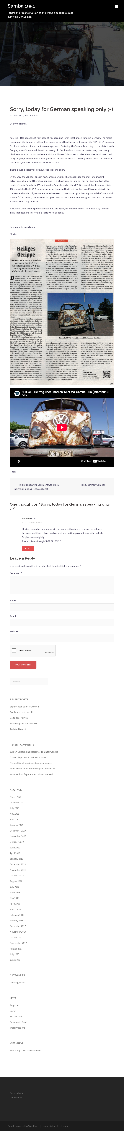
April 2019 (15, 853)
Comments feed (18, 1022)
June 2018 (15, 892)
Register (14, 1005)
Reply (27, 548)
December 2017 (18, 926)
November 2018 (18, 869)
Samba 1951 (21, 6)
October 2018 (17, 875)
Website (14, 631)
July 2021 (14, 808)
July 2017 (14, 954)
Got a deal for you (19, 717)
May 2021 (14, 813)
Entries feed (16, 1016)
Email (13, 615)
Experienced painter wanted (24, 706)
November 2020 (18, 836)
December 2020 (18, 830)
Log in (13, 1010)
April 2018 (15, 903)
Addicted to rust (18, 729)
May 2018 (14, 898)
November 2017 (18, 931)
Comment (16, 573)
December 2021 (18, 802)
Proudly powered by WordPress (23, 1126)
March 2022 (15, 796)
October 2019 (17, 841)
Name (13, 600)
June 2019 (15, 847)
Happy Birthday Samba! (92, 484)
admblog (34, 115)
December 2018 (18, 864)
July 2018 (14, 886)
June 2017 (15, 959)
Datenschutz (16, 1093)
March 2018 (15, 909)
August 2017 (16, 948)
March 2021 (15, 819)
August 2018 (16, 881)
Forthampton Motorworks (23, 723)
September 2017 (18, 943)
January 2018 (16, 920)
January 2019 (16, 858)
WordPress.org (17, 1027)
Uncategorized (17, 982)
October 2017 (17, 937)
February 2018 (17, 914)
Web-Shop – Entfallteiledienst (25, 1050)
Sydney (53, 1126)
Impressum (16, 1097)
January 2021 (16, 825)
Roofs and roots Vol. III (21, 712)
